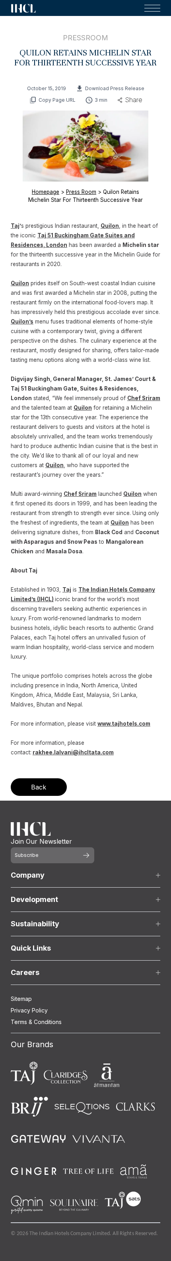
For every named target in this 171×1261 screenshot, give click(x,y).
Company (28, 875)
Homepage (45, 192)
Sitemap (21, 998)
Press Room (81, 192)
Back (38, 787)
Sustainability (35, 924)
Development (34, 899)
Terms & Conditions (36, 1021)
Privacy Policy (29, 1010)
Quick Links (31, 948)
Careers (25, 972)
